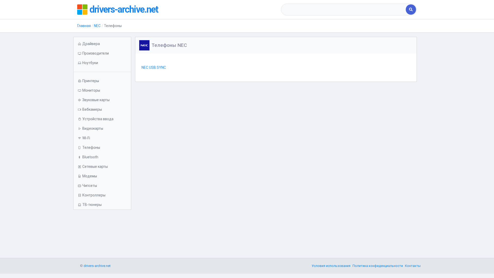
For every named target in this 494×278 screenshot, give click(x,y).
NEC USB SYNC (154, 67)
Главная (84, 26)
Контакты (413, 266)
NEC (97, 26)
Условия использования (331, 266)
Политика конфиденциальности (377, 266)
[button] (102, 63)
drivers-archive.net (124, 9)
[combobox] (344, 9)
